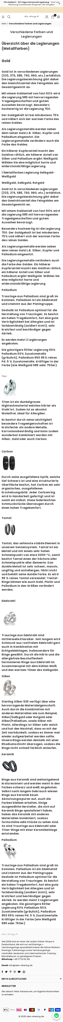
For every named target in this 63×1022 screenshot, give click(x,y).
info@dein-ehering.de (20, 965)
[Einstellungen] (47, 17)
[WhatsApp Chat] (56, 1015)
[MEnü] (3, 16)
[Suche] (9, 16)
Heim (4, 23)
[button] (53, 17)
